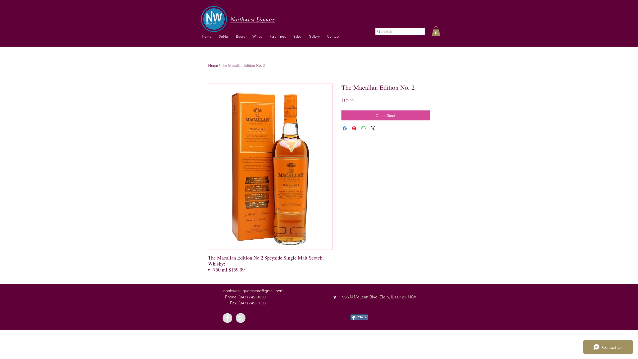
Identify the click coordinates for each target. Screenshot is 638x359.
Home (213, 65)
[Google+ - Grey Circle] (240, 318)
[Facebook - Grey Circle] (227, 318)
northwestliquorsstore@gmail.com (253, 290)
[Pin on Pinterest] (354, 128)
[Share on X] (373, 128)
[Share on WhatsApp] (364, 128)
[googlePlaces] (334, 297)
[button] (257, 36)
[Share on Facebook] (345, 128)
